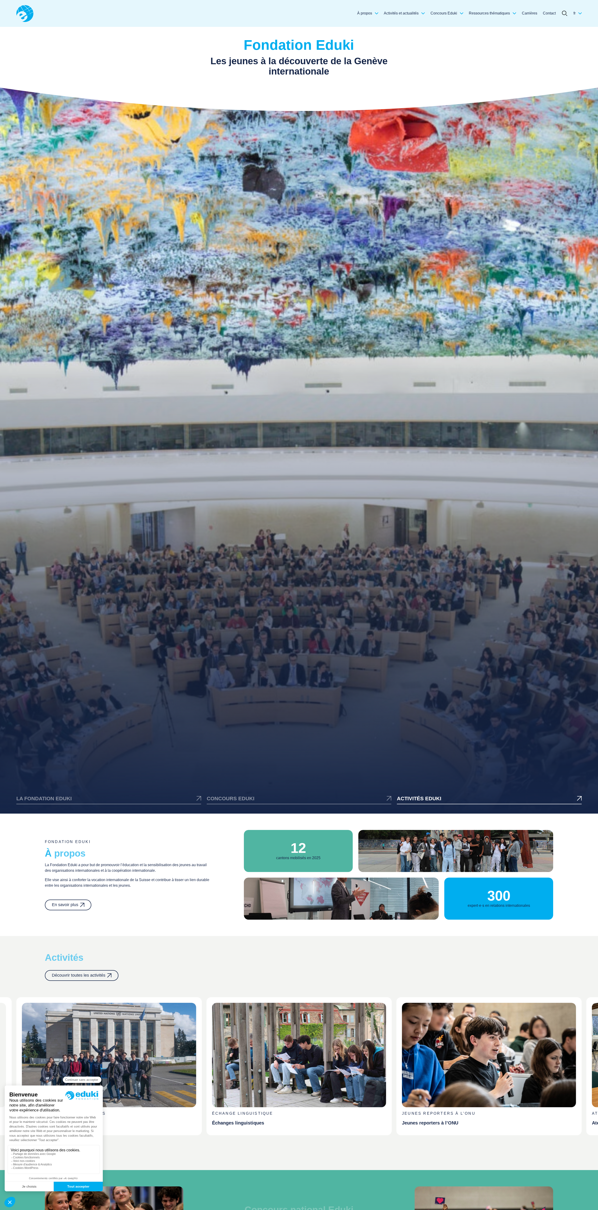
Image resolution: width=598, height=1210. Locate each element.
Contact (549, 13)
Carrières (529, 13)
